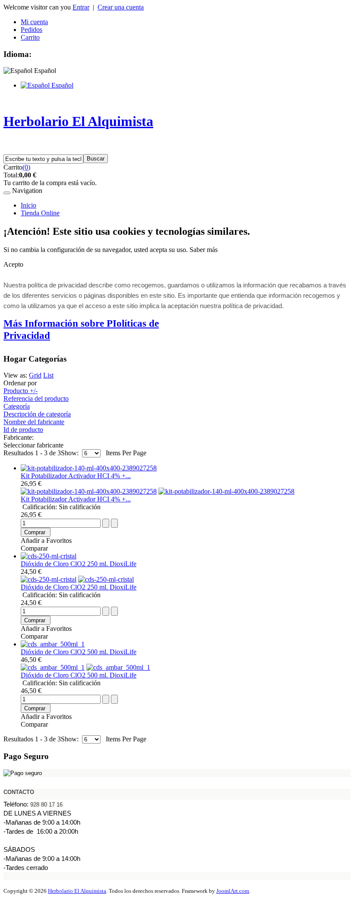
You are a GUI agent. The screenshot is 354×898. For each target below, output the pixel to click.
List (48, 375)
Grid (35, 375)
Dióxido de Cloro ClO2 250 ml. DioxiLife (78, 563)
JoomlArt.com (232, 891)
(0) (26, 167)
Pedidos (31, 29)
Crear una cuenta (121, 7)
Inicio (28, 205)
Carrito (30, 37)
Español (61, 85)
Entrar (81, 7)
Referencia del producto (36, 398)
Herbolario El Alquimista (77, 891)
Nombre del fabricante (33, 421)
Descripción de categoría (37, 414)
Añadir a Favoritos (46, 540)
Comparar (34, 548)
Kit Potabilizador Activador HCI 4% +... (76, 475)
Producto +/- (20, 390)
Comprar (34, 532)
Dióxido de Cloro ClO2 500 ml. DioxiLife (78, 651)
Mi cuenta (34, 21)
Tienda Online (40, 213)
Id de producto (23, 429)
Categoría (16, 406)
